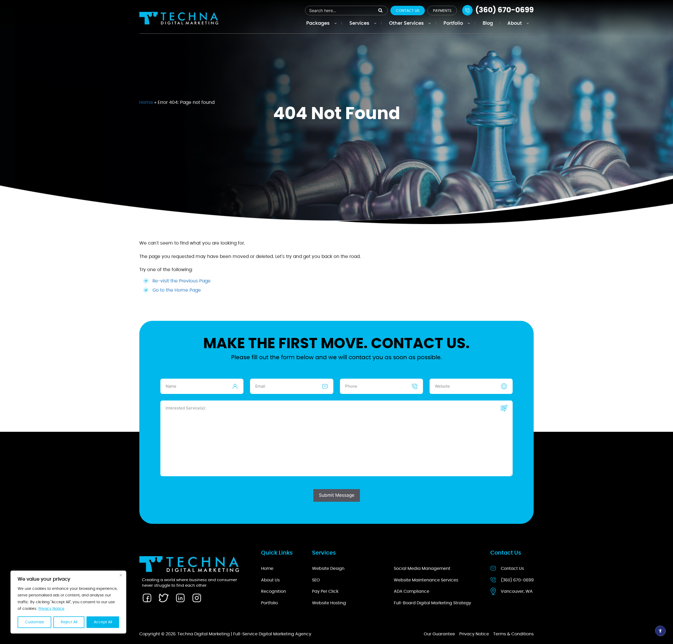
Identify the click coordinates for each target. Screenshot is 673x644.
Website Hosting (329, 603)
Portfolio (269, 603)
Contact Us (407, 11)
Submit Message (336, 495)
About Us (270, 580)
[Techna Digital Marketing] (178, 18)
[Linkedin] (180, 598)
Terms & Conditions (513, 634)
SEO (316, 580)
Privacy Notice (51, 609)
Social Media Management (422, 568)
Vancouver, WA (517, 591)
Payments (442, 11)
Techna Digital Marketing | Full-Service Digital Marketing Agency (244, 634)
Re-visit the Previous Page (181, 281)
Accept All (103, 622)
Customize (34, 622)
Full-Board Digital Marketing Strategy (432, 603)
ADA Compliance (411, 591)
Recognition (273, 591)
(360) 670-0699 (517, 580)
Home (146, 102)
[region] (68, 602)
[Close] (121, 575)
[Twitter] (164, 598)
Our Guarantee (439, 634)
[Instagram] (197, 598)
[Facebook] (147, 598)
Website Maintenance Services (426, 580)
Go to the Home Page (176, 290)
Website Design (328, 568)
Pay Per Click (325, 591)
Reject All (69, 622)
